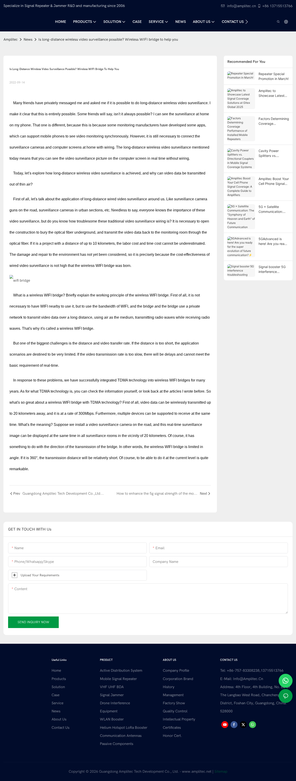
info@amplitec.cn (241, 6)
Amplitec (10, 39)
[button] (246, 22)
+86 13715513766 (277, 6)
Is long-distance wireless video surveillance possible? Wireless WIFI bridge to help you (108, 39)
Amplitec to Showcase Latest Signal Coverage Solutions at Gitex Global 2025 (272, 93)
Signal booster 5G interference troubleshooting (272, 269)
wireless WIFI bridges (172, 380)
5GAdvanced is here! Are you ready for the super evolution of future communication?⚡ (273, 241)
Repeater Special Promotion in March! (274, 76)
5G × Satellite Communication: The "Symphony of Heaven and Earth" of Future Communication (273, 209)
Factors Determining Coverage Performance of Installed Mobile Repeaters (274, 121)
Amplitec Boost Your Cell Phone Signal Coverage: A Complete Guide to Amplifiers (274, 181)
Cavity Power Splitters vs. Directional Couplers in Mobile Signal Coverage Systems (274, 153)
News (28, 39)
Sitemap (220, 771)
